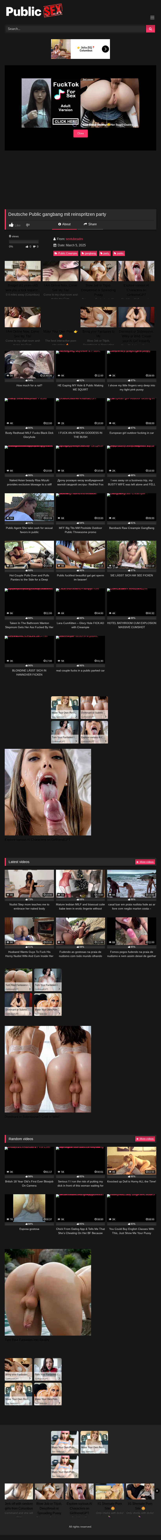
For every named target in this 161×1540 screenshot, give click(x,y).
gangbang (90, 253)
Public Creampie (67, 253)
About (66, 224)
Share (92, 224)
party (106, 253)
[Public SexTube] (80, 11)
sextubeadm (74, 239)
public (120, 253)
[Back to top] (149, 1528)
